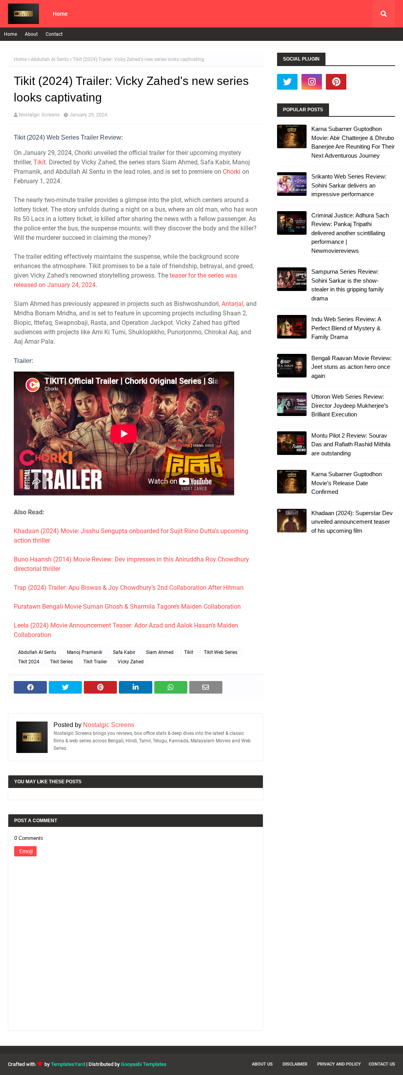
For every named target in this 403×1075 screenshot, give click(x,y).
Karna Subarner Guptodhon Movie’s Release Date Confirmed (346, 483)
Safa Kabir (124, 652)
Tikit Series (61, 662)
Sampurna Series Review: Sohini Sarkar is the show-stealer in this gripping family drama (347, 285)
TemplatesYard (68, 1064)
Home (10, 34)
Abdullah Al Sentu (50, 59)
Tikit (39, 162)
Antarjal (232, 303)
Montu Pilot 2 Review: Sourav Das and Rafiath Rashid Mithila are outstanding (350, 444)
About (31, 34)
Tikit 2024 (28, 662)
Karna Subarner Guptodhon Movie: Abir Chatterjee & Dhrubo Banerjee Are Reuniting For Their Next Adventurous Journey (353, 142)
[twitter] (287, 82)
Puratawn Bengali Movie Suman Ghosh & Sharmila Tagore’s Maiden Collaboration (127, 606)
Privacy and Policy (339, 1064)
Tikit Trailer (95, 662)
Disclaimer (295, 1064)
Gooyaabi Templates (143, 1064)
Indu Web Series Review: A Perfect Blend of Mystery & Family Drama (346, 328)
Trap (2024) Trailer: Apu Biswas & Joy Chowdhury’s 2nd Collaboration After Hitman (129, 587)
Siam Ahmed (160, 652)
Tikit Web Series (220, 652)
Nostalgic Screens (39, 115)
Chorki (231, 171)
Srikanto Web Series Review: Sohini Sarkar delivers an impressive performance (348, 185)
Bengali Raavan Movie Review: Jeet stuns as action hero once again (351, 367)
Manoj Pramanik (84, 652)
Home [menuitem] (60, 14)
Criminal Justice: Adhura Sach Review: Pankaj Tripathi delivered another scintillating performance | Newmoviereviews (350, 233)
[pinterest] (336, 82)
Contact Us (382, 1064)
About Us (262, 1064)
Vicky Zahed (131, 662)
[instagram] (311, 82)
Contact (54, 34)
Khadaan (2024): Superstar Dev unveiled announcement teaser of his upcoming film (352, 522)
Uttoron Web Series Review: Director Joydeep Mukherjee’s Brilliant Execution (349, 405)
